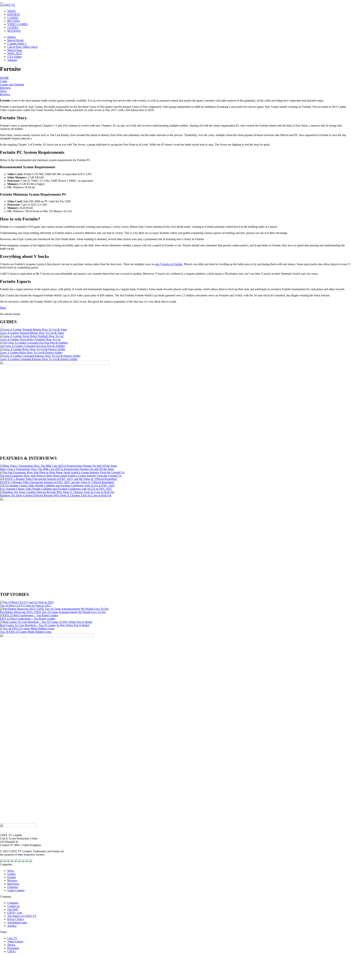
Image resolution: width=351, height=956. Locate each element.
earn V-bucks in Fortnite (168, 264)
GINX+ (11, 951)
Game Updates (15, 890)
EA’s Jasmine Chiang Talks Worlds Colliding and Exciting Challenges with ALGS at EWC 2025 (56, 488)
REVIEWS (13, 30)
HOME (4, 77)
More (3, 307)
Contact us (13, 906)
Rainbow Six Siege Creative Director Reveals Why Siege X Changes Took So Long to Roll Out (55, 495)
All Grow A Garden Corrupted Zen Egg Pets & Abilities (32, 346)
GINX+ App (14, 912)
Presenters (13, 948)
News (3, 91)
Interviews (13, 883)
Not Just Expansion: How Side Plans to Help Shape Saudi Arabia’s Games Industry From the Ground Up (61, 475)
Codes (3, 81)
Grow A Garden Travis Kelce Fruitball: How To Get (30, 339)
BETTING (13, 20)
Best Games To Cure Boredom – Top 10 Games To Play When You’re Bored (44, 625)
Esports (11, 877)
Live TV (12, 938)
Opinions (12, 887)
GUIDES (12, 27)
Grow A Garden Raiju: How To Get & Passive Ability (31, 352)
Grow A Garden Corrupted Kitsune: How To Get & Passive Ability (39, 359)
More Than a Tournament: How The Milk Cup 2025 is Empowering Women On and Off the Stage (57, 469)
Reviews (5, 94)
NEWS (11, 11)
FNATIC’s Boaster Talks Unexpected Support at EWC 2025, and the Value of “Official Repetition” (57, 482)
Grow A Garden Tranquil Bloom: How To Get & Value (32, 332)
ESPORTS (13, 14)
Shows (11, 944)
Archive (12, 925)
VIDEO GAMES (17, 24)
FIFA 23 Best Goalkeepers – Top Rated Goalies (27, 618)
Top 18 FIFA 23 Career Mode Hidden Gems (25, 631)
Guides (11, 873)
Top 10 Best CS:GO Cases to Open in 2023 (25, 605)
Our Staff (12, 909)
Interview (5, 87)
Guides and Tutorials (12, 84)
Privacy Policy (15, 919)
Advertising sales (17, 922)
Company (13, 902)
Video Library (15, 941)
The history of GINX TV (22, 915)
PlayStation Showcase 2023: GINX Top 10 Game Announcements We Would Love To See (53, 612)
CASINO (12, 17)
